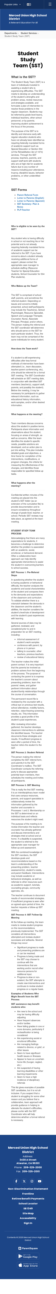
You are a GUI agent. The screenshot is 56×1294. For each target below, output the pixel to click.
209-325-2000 (32, 1167)
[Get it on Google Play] (28, 1256)
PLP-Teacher (23, 209)
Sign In (28, 1223)
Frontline (28, 1193)
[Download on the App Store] (28, 1265)
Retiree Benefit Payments (28, 1198)
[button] (12, 4)
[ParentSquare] (28, 1248)
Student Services (29, 33)
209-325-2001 (31, 1171)
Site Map (28, 1213)
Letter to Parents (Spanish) (31, 200)
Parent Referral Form (27, 194)
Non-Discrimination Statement (28, 1189)
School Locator (28, 1203)
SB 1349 (28, 1208)
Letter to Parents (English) (30, 197)
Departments (10, 33)
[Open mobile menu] (50, 4)
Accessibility (28, 1218)
